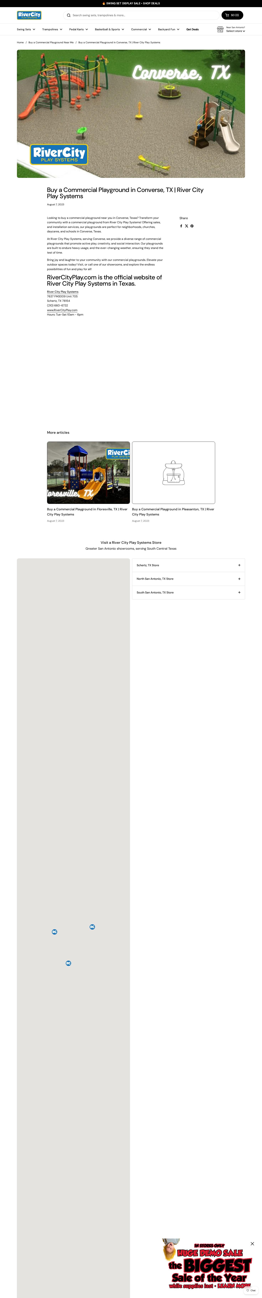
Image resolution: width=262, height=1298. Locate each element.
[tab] (188, 565)
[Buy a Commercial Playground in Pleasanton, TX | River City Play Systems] (173, 473)
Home (20, 42)
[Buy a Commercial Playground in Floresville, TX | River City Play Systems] (88, 473)
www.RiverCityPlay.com (62, 310)
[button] (232, 15)
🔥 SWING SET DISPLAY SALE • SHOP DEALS (131, 3)
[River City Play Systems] (29, 15)
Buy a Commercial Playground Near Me (51, 42)
